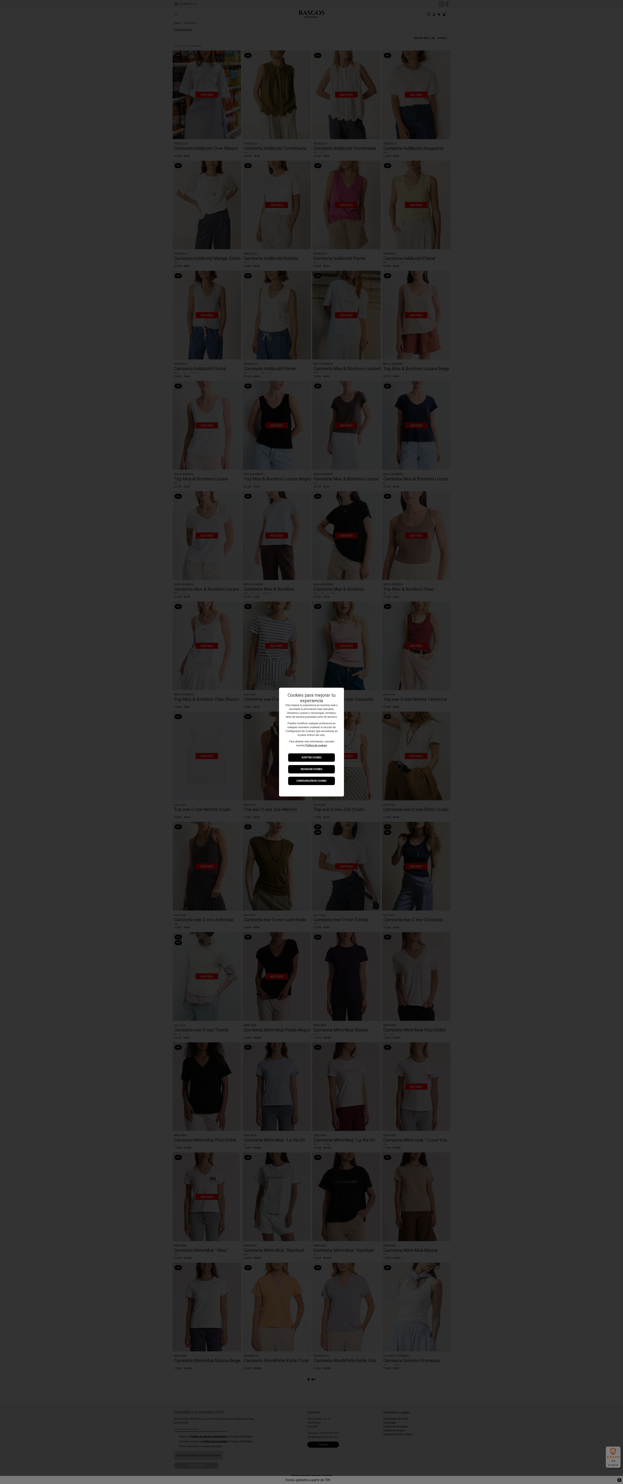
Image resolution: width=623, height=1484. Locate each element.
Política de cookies (316, 745)
